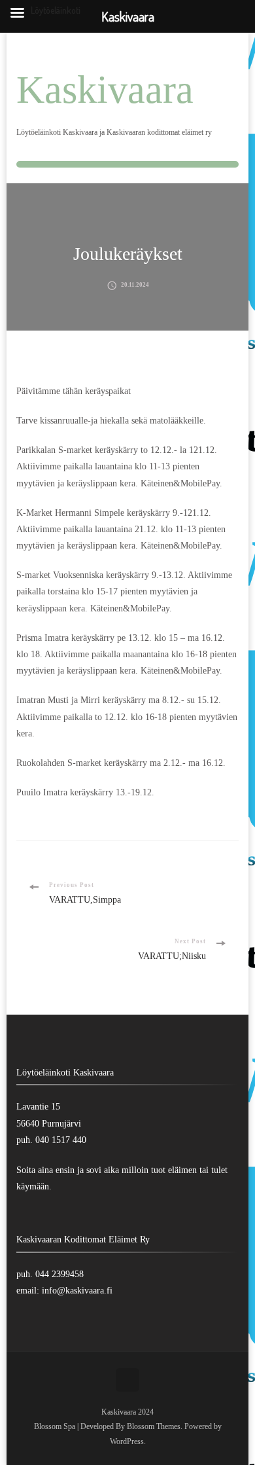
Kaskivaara (105, 89)
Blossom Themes (153, 1426)
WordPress (127, 1441)
